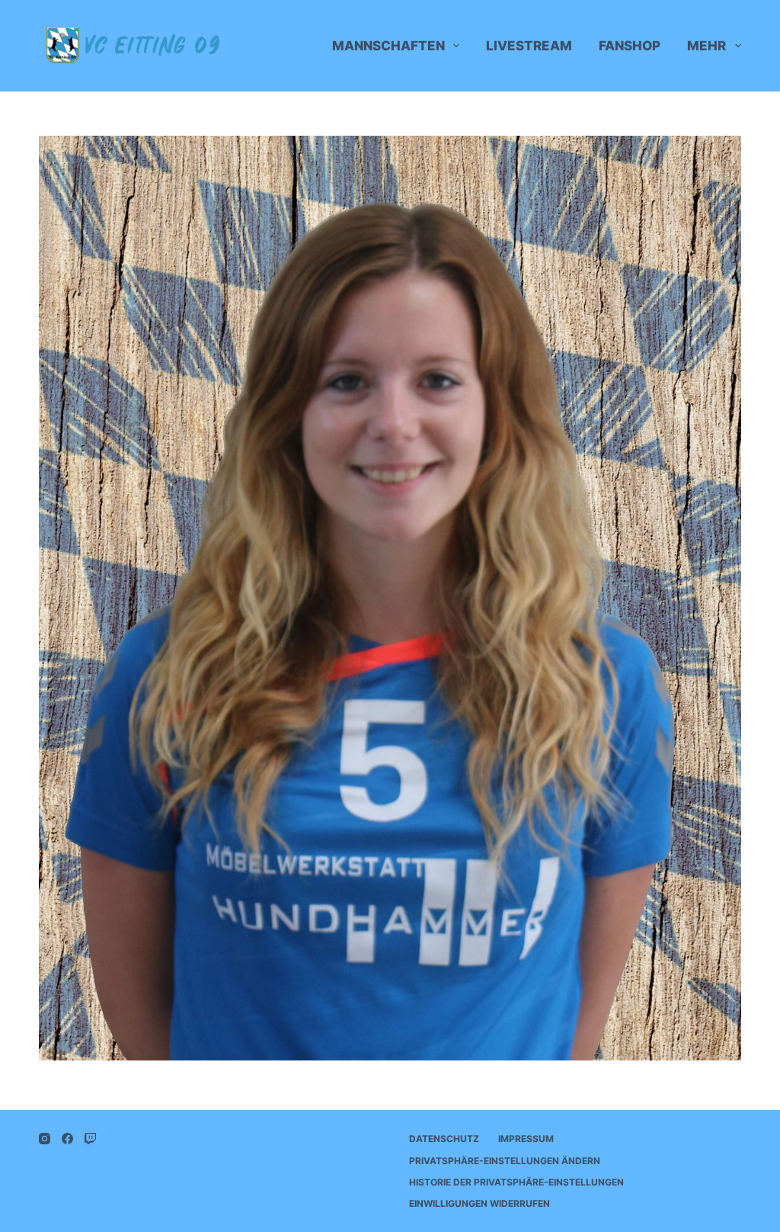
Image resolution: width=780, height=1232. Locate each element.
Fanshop (629, 45)
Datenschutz (444, 1138)
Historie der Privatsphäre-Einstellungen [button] (516, 1182)
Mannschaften (388, 45)
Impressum (526, 1138)
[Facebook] (67, 1138)
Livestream (529, 45)
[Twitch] (90, 1138)
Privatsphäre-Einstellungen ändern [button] (504, 1160)
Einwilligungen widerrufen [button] (479, 1203)
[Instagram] (44, 1138)
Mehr (706, 45)
